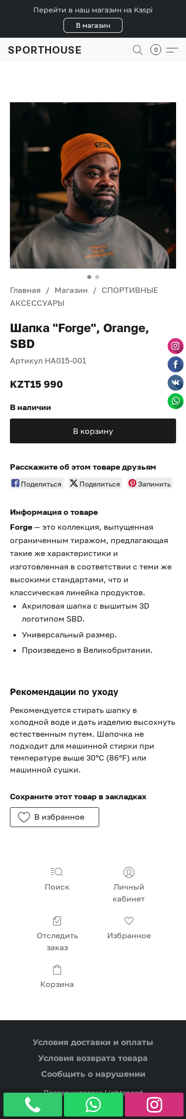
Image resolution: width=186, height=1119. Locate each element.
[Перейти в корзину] (158, 50)
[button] (93, 25)
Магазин (71, 290)
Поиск (57, 887)
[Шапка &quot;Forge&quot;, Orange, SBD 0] (93, 185)
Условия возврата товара (93, 1058)
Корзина (57, 984)
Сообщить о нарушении (93, 1074)
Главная (25, 290)
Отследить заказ (57, 941)
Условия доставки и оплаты (93, 1042)
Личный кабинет (129, 893)
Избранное (129, 935)
